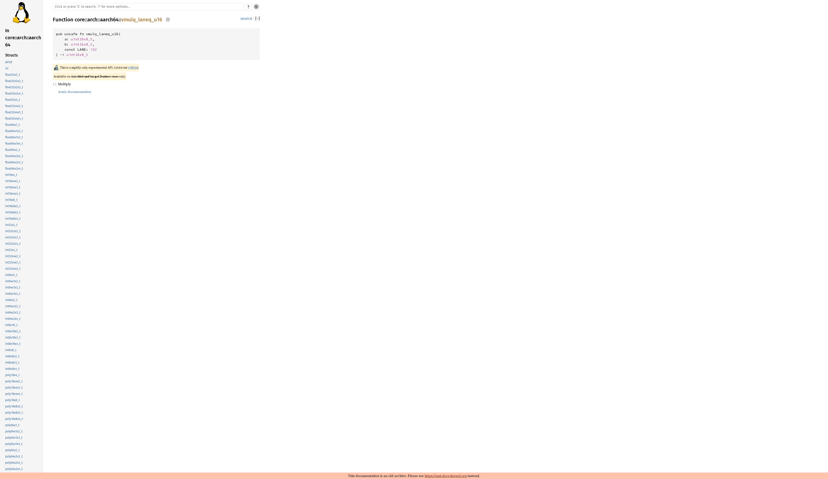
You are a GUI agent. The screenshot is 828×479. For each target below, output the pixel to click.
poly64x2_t (12, 450)
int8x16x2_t (12, 331)
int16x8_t (11, 200)
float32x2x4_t (14, 93)
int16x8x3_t (12, 212)
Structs (11, 55)
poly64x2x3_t (14, 463)
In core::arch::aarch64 (23, 38)
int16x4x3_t (12, 187)
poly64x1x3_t (13, 438)
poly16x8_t (12, 400)
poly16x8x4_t (14, 419)
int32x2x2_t (12, 231)
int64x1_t (11, 275)
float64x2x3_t (14, 162)
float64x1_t (12, 125)
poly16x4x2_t (14, 381)
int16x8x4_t (12, 219)
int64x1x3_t (12, 287)
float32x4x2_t (14, 106)
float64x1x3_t (14, 137)
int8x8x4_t (12, 369)
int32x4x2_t (12, 256)
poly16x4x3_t (14, 387)
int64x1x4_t (12, 294)
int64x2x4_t (12, 319)
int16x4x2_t (12, 181)
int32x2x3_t (12, 237)
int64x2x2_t (12, 306)
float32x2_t (12, 75)
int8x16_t (11, 325)
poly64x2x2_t (14, 456)
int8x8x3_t (12, 362)
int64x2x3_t (12, 312)
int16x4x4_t (12, 193)
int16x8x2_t (12, 206)
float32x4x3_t (14, 112)
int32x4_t (11, 250)
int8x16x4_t (12, 344)
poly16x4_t (12, 375)
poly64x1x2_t (13, 431)
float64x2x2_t (14, 156)
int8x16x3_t (12, 337)
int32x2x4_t (12, 244)
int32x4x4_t (12, 269)
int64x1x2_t (12, 281)
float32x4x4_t (14, 118)
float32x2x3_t (14, 87)
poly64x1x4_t (13, 444)
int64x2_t (11, 300)
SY (7, 68)
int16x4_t (11, 175)
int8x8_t (10, 350)
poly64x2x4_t (14, 469)
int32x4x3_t (12, 262)
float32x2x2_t (14, 81)
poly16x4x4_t (14, 394)
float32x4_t (12, 100)
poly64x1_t (12, 425)
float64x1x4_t (14, 143)
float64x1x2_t (14, 131)
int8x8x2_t (12, 356)
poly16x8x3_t (14, 412)
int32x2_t (11, 225)
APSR (8, 62)
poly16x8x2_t (14, 406)
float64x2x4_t (14, 168)
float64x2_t (12, 150)
